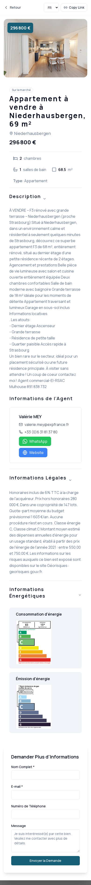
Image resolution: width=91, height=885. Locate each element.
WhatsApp (38, 441)
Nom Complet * (23, 767)
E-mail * (17, 786)
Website (36, 452)
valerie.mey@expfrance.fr (46, 424)
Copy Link (76, 7)
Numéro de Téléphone (28, 806)
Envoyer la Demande (45, 860)
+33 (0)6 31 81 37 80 (40, 432)
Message (18, 825)
